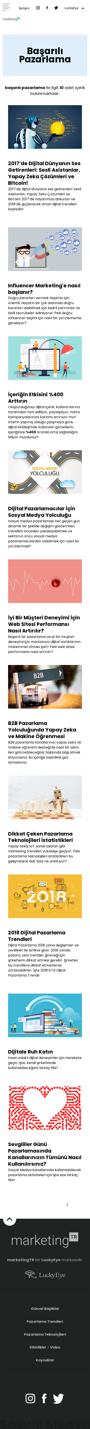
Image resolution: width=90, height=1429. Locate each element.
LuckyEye (72, 8)
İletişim (24, 8)
